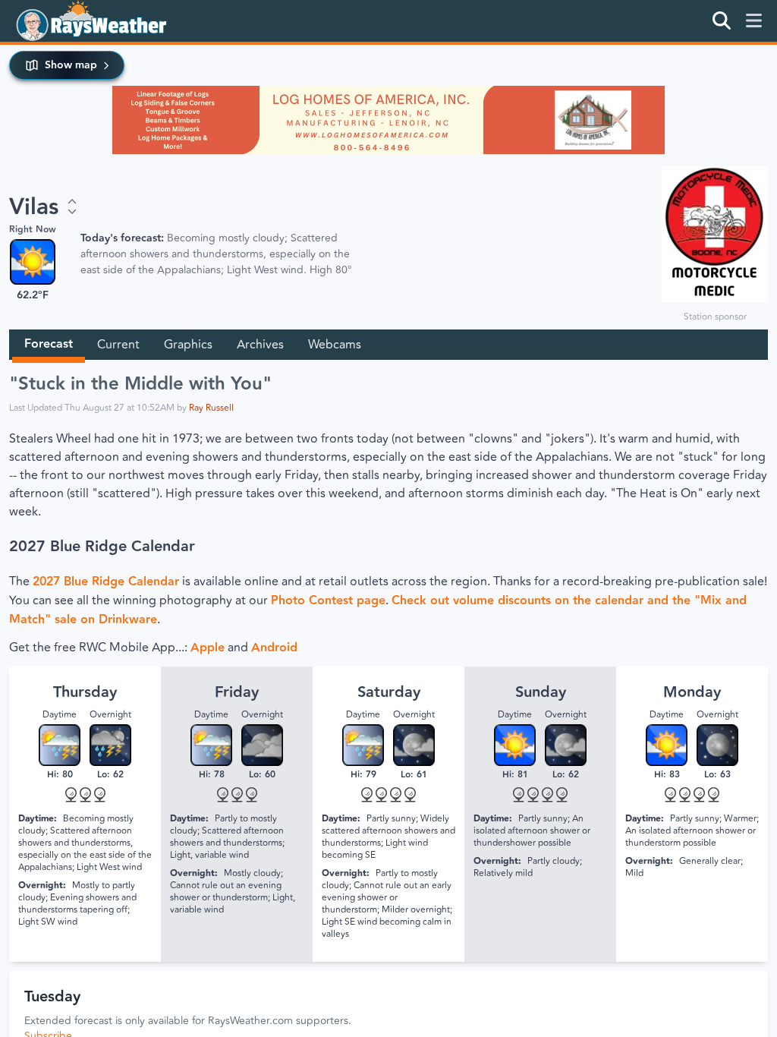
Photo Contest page (328, 600)
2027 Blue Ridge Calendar (102, 546)
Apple (207, 647)
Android (274, 647)
